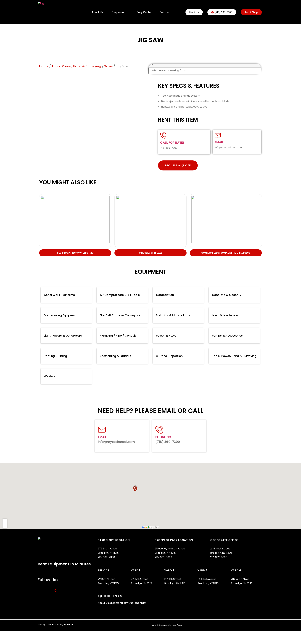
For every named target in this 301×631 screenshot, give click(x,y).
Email (219, 142)
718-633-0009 (163, 557)
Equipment (118, 12)
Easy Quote (144, 12)
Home (43, 66)
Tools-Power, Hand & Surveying (76, 66)
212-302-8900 (219, 557)
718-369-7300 (107, 557)
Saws (108, 66)
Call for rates (172, 142)
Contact (164, 12)
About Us (97, 12)
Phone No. (163, 437)
